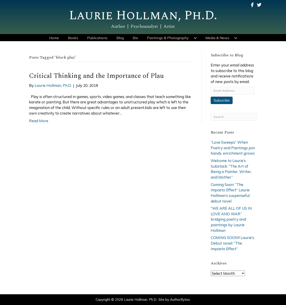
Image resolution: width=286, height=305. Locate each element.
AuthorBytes (180, 299)
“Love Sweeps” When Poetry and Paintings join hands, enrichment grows (233, 148)
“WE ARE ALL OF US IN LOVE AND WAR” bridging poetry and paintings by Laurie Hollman (231, 219)
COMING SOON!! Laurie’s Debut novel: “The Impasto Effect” (232, 243)
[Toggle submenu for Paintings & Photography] (195, 38)
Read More (38, 120)
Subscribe (222, 100)
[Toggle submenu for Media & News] (236, 38)
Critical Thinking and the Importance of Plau (96, 76)
